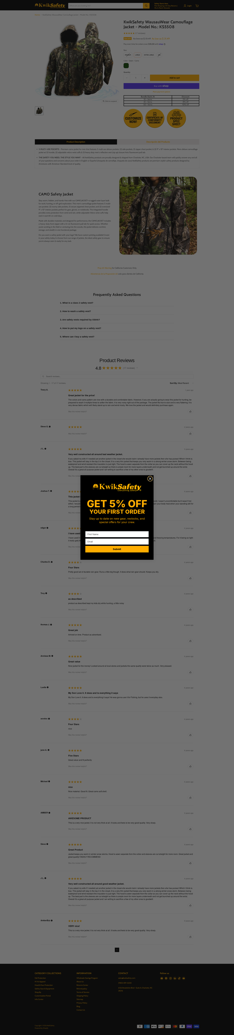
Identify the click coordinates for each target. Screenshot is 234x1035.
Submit (117, 549)
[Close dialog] (150, 478)
